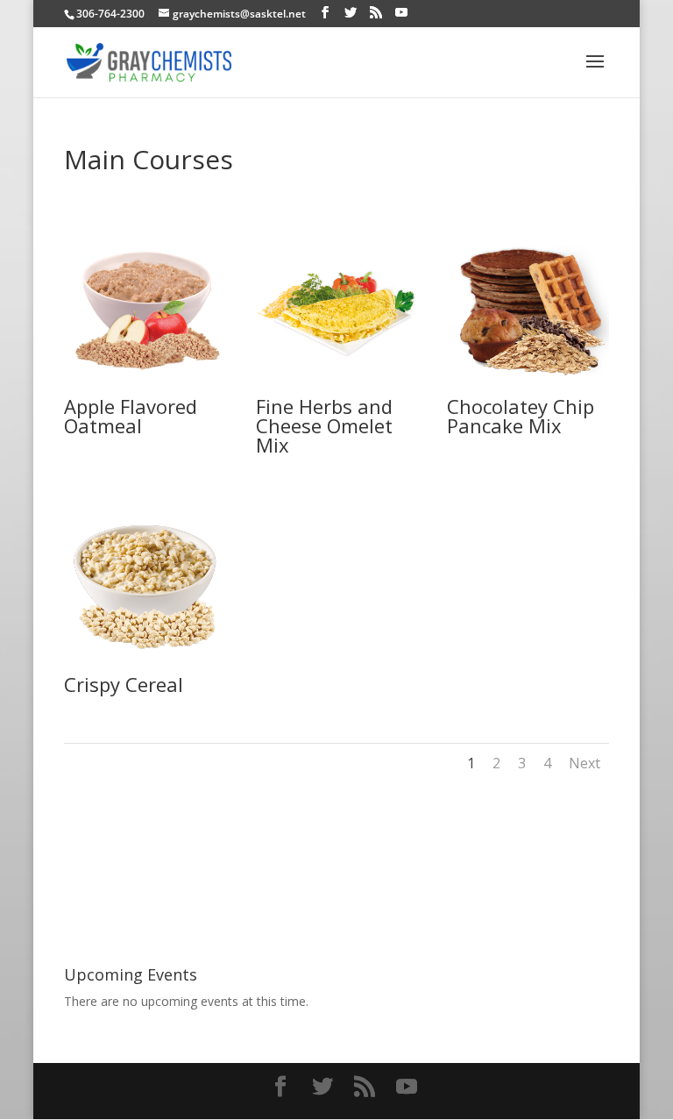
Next (584, 763)
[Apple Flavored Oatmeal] (145, 387)
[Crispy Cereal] (145, 665)
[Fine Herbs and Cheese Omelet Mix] (337, 387)
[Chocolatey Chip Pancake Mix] (528, 387)
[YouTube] (401, 12)
